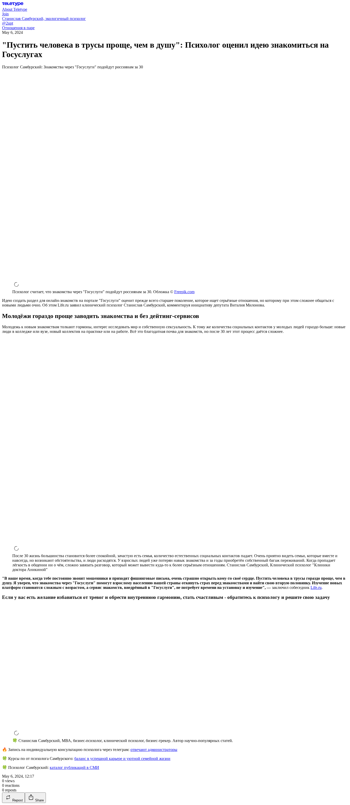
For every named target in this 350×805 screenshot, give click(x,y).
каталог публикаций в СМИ (74, 767)
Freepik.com (184, 292)
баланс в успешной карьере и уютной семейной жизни (122, 758)
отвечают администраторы (153, 749)
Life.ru (316, 587)
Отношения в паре (18, 28)
